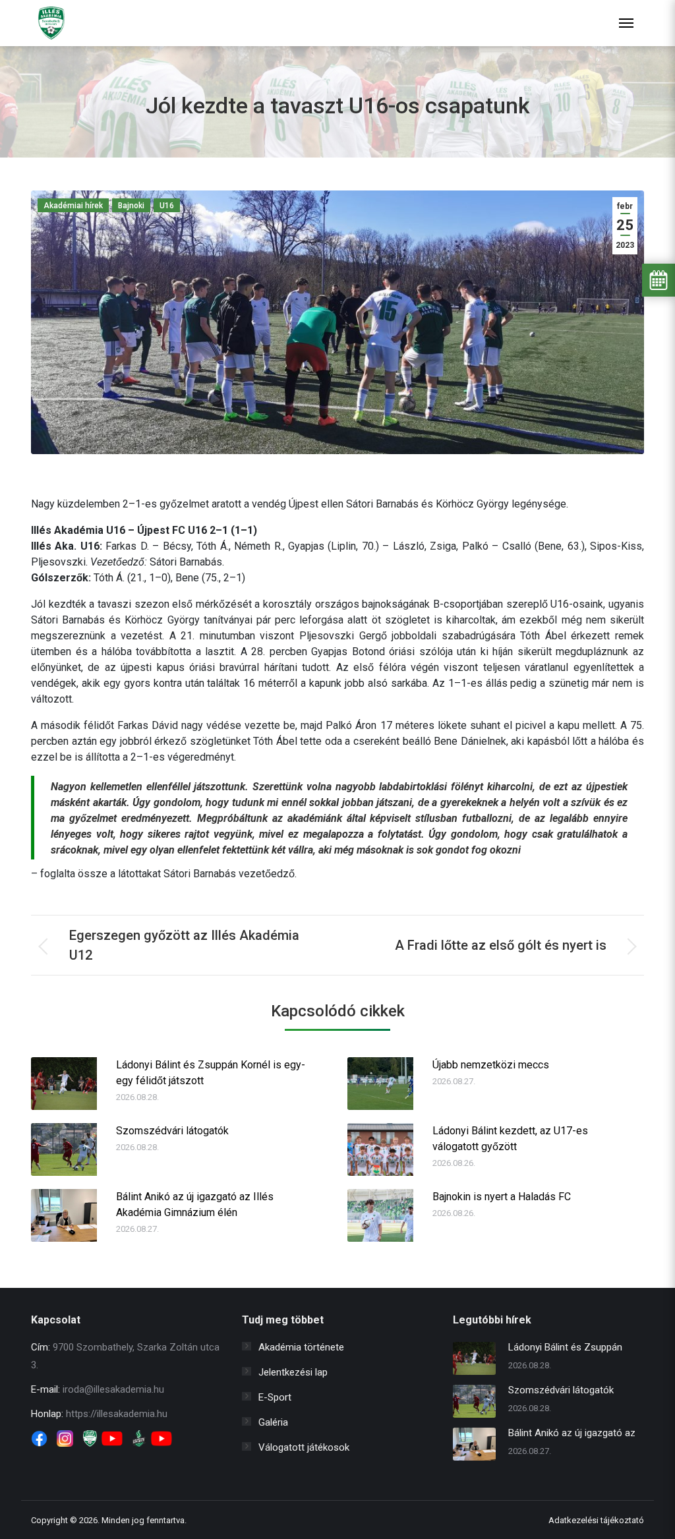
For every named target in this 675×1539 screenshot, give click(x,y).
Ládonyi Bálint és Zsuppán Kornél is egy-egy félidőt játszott (210, 1073)
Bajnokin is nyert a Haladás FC (501, 1196)
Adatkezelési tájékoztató (596, 1520)
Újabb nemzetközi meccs (490, 1065)
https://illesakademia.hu (116, 1414)
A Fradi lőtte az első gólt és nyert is (500, 945)
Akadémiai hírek (73, 205)
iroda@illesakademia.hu (113, 1389)
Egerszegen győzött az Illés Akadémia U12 (184, 945)
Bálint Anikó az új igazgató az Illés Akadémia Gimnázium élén (195, 1204)
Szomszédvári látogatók (172, 1130)
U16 (167, 205)
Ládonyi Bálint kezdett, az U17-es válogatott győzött (510, 1138)
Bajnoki (131, 205)
